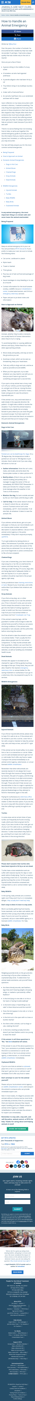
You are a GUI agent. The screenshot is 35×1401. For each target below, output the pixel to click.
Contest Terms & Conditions (17, 1388)
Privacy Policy (12, 1395)
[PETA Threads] (27, 1166)
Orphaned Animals (12, 206)
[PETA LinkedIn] (15, 1166)
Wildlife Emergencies (10, 186)
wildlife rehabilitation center (13, 1087)
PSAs (10, 1335)
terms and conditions (25, 1216)
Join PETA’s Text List (12, 1313)
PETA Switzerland (13, 1369)
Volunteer (17, 1309)
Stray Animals (10, 176)
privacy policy (23, 1221)
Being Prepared (8, 152)
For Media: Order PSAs (20, 1335)
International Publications (17, 1315)
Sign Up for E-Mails (17, 1311)
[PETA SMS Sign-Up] (11, 1166)
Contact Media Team (17, 1337)
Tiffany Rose (12, 44)
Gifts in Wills (23, 1352)
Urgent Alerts (12, 1322)
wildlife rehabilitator (14, 764)
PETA (6, 1144)
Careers (21, 1303)
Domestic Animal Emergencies (13, 160)
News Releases (22, 1333)
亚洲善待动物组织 (13, 1373)
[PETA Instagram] (26, 1162)
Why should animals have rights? (20, 1261)
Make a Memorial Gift (17, 1348)
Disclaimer (17, 1390)
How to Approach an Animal (12, 156)
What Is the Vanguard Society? (17, 1354)
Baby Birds (10, 202)
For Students (24, 1324)
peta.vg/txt (4, 1148)
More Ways (23, 1358)
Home (3, 15)
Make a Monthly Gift (17, 1346)
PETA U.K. (13, 1365)
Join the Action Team (13, 1324)
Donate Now (11, 1344)
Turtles (8, 194)
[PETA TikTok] (19, 1166)
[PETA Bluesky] (23, 1166)
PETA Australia (14, 1371)
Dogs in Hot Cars (12, 164)
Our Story (14, 1303)
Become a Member (22, 1344)
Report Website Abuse (17, 1397)
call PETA (4, 537)
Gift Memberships (13, 1358)
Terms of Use (22, 1395)
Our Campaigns (22, 1322)
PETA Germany (11, 1367)
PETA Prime (24, 1309)
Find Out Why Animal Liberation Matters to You (17, 1306)
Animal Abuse (10, 168)
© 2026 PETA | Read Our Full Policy (17, 1384)
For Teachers (17, 1326)
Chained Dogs (11, 172)
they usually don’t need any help (18, 900)
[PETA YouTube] (7, 1166)
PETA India (23, 1369)
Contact (21, 1386)
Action (7, 15)
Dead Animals (10, 180)
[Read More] (17, 1253)
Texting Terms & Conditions (17, 1392)
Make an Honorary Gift (17, 1350)
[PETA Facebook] (18, 1162)
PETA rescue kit (20, 249)
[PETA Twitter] (22, 1162)
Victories (9, 1309)
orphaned (26, 1066)
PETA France (21, 1365)
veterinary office (26, 797)
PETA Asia (22, 1371)
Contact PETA (24, 1313)
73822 (13, 1144)
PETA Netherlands (23, 1367)
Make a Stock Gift (13, 1352)
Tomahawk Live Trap (22, 615)
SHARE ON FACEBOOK (17, 1129)
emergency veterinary (10, 294)
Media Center (12, 1333)
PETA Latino (23, 1373)
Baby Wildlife (10, 198)
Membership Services (17, 1356)
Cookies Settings (17, 1398)
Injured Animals (11, 190)
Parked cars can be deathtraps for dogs (15, 454)
